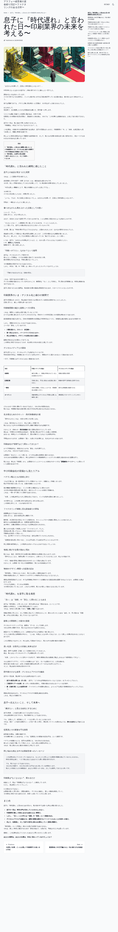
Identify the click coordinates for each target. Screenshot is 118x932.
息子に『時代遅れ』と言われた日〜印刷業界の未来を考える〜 (99, 13)
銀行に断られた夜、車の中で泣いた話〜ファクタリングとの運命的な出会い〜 (99, 54)
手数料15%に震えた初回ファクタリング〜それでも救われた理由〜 (99, 28)
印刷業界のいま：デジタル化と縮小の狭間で (19, 149)
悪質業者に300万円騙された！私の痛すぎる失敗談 (66, 847)
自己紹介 (107, 4)
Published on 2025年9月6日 (14, 40)
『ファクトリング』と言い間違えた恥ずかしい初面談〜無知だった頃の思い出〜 (99, 33)
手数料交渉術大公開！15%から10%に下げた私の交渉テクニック (99, 23)
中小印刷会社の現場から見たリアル (16, 152)
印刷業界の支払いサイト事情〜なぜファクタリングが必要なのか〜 (99, 39)
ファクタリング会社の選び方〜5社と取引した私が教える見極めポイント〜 (99, 49)
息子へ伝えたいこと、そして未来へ (16, 156)
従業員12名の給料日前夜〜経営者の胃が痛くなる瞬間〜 (99, 44)
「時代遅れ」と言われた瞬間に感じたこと (18, 147)
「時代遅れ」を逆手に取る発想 (15, 154)
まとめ (7, 158)
